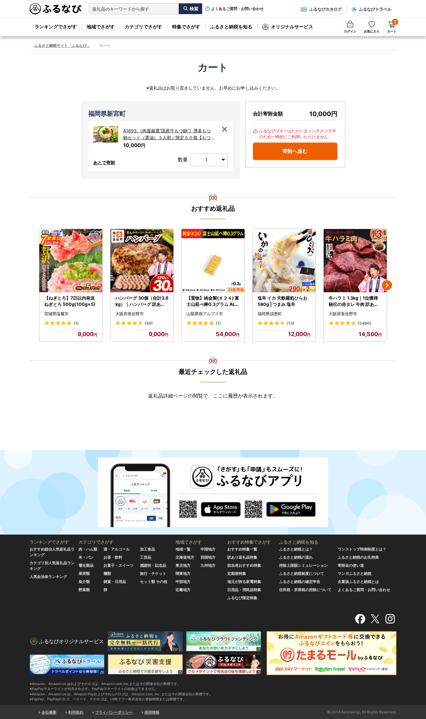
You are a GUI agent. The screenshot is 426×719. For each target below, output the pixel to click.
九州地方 (208, 565)
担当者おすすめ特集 (244, 565)
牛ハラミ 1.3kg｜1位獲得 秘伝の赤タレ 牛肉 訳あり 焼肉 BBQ (354, 301)
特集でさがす (186, 27)
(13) (290, 323)
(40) (149, 323)
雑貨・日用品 (115, 581)
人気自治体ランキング (48, 576)
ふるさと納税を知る (231, 27)
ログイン (350, 31)
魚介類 (84, 581)
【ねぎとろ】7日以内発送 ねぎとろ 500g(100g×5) (69, 301)
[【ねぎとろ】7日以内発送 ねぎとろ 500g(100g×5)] (70, 260)
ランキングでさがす (56, 27)
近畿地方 (183, 589)
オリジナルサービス (292, 27)
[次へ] (387, 285)
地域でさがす (101, 27)
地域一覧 (183, 549)
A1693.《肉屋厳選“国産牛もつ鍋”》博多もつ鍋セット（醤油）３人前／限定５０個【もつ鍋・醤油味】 (169, 134)
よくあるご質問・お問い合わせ (237, 9)
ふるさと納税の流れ (296, 557)
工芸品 (145, 557)
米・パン (86, 557)
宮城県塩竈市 (56, 313)
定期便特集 (236, 573)
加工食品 (147, 549)
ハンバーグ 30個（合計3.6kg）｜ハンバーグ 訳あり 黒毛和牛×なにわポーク (141, 301)
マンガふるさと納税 (354, 573)
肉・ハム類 (88, 549)
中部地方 (183, 581)
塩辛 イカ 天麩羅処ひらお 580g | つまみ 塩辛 (282, 301)
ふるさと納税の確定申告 (299, 581)
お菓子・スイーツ (118, 565)
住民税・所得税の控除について (305, 589)
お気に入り (372, 31)
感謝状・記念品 (153, 565)
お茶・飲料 (113, 557)
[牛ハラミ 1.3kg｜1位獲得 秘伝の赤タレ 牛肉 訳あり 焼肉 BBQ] (355, 260)
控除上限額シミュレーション (303, 565)
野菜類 (84, 589)
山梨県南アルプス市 (204, 313)
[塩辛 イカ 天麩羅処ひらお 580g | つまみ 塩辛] (284, 260)
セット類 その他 (153, 581)
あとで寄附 (104, 162)
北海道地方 (185, 557)
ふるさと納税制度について (301, 573)
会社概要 (48, 712)
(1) (76, 323)
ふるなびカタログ (325, 9)
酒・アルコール (117, 549)
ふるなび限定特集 (242, 597)
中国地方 (208, 549)
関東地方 (183, 573)
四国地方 (208, 557)
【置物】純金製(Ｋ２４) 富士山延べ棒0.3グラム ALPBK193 (212, 301)
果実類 (84, 573)
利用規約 (75, 712)
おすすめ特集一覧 (242, 549)
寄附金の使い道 (351, 565)
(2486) (364, 323)
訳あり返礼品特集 (242, 557)
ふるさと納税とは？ (296, 549)
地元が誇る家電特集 (244, 581)
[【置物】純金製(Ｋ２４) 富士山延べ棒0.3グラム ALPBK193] (213, 260)
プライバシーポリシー (114, 712)
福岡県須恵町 (270, 313)
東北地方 (183, 565)
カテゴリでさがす (143, 27)
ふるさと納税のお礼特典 (358, 557)
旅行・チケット (153, 573)
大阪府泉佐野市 (129, 313)
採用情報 (151, 712)
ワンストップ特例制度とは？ (362, 549)
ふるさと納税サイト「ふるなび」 (62, 45)
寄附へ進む (295, 151)
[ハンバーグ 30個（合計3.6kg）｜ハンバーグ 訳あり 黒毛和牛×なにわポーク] (141, 260)
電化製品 (86, 565)
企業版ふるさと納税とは (358, 581)
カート (391, 26)
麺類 (107, 573)
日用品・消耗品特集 (244, 589)
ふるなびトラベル (375, 9)
